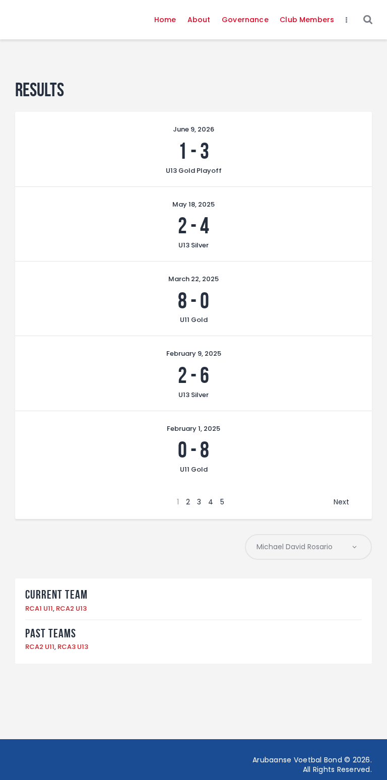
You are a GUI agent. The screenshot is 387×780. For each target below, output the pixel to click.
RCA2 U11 (39, 647)
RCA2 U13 (71, 608)
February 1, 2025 (193, 428)
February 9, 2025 (193, 353)
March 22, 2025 (193, 279)
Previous (52, 502)
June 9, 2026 (193, 129)
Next (341, 502)
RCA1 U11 (39, 608)
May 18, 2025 (193, 204)
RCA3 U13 (72, 647)
